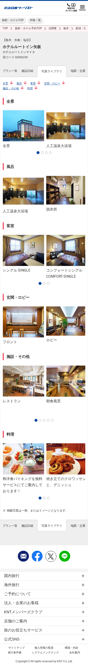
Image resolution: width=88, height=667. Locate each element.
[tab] (10, 71)
